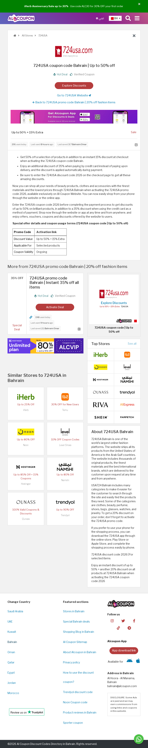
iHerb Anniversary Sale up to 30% (46, 6)
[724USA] (74, 50)
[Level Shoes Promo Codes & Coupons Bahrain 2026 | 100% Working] (65, 431)
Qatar (11, 662)
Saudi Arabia (15, 611)
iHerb (26, 410)
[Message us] (139, 739)
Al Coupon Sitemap (75, 642)
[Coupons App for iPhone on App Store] (138, 661)
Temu (65, 410)
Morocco (13, 693)
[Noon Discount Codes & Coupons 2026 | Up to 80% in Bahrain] (25, 431)
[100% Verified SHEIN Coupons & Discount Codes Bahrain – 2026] (100, 417)
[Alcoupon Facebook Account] (134, 620)
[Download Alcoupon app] (74, 117)
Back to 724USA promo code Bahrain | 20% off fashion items (75, 102)
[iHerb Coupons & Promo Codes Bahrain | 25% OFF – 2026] (25, 396)
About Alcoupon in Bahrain (79, 652)
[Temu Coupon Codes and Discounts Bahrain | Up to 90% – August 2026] (65, 396)
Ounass (26, 518)
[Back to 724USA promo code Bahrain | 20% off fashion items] (134, 36)
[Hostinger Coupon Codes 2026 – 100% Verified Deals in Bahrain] (25, 466)
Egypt (11, 672)
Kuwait (12, 631)
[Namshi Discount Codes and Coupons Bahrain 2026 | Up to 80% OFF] (65, 466)
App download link (124, 650)
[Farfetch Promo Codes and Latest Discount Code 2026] (127, 417)
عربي (101, 18)
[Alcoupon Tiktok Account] (118, 627)
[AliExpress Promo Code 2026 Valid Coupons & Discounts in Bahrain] (127, 404)
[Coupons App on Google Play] (130, 661)
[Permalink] (30, 317)
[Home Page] (21, 18)
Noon (26, 445)
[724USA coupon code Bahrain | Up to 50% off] (113, 299)
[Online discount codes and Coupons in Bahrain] (14, 35)
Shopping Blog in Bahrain (78, 631)
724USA (42, 35)
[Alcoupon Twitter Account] (123, 620)
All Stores (27, 35)
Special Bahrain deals (76, 621)
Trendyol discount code (78, 692)
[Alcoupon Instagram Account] (112, 620)
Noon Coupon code (75, 702)
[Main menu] (137, 18)
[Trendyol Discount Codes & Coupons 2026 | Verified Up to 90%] (65, 501)
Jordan (12, 682)
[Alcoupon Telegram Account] (129, 627)
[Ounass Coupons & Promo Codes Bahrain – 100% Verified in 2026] (25, 501)
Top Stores (100, 344)
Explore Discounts (74, 85)
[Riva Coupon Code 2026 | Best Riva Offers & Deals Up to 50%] (100, 404)
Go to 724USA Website (73, 95)
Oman (11, 652)
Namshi (65, 480)
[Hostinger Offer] (45, 345)
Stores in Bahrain (73, 611)
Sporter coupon (73, 722)
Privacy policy (71, 662)
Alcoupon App (117, 641)
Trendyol (65, 515)
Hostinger (26, 483)
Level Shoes (65, 445)
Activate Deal (55, 307)
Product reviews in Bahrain (79, 712)
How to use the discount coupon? (78, 677)
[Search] (128, 18)
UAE (10, 621)
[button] (139, 4)
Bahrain (12, 642)
